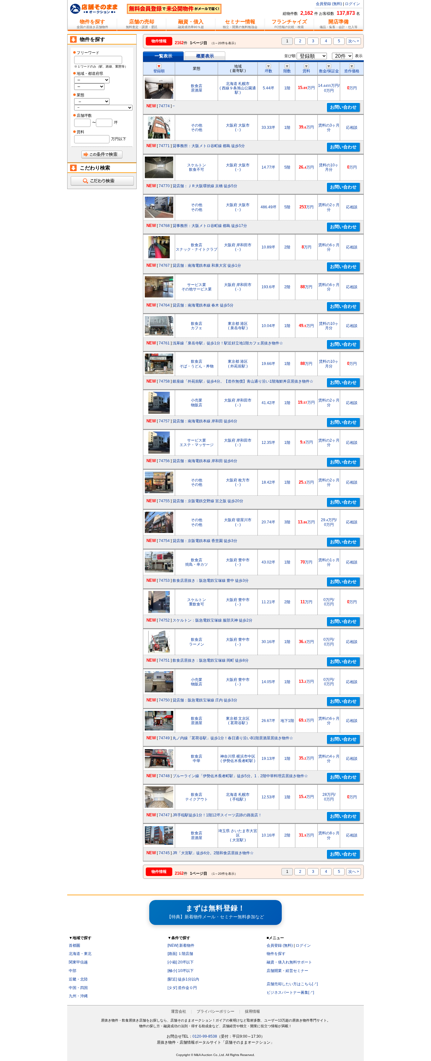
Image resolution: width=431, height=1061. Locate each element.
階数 (287, 71)
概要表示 (205, 55)
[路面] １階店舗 (180, 953)
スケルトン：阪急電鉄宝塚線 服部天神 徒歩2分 (212, 620)
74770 (164, 186)
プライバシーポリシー (215, 1011)
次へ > (353, 41)
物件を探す (276, 953)
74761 (164, 343)
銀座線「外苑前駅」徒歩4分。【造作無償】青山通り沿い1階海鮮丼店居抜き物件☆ (243, 381)
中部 (72, 971)
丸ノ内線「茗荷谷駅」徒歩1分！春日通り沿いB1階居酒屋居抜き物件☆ (233, 738)
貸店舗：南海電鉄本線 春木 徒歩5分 (203, 305)
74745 (164, 853)
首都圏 (74, 945)
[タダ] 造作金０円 (182, 988)
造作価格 (351, 71)
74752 (164, 620)
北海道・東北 (80, 953)
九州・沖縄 (78, 996)
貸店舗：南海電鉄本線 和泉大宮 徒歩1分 (207, 265)
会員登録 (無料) (329, 4)
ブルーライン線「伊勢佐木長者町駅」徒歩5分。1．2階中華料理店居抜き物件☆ (240, 776)
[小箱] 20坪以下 (181, 962)
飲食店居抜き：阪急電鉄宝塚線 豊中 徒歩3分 (211, 580)
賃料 (306, 71)
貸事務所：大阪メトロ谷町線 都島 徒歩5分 (209, 146)
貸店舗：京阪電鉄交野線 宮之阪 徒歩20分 (208, 501)
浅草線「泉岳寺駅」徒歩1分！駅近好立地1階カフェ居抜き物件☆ (228, 343)
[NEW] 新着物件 (181, 945)
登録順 (159, 71)
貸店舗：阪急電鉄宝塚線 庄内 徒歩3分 (205, 700)
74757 (164, 421)
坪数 (268, 71)
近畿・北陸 (78, 979)
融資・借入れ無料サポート (289, 962)
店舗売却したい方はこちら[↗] (292, 984)
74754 (164, 541)
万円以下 (118, 139)
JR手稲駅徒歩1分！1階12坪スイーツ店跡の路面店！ (217, 815)
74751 (164, 660)
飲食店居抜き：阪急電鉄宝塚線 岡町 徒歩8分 (211, 660)
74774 (164, 106)
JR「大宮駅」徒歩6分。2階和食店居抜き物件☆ (213, 853)
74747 (164, 815)
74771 (164, 146)
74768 (164, 226)
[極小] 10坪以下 (181, 971)
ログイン (352, 4)
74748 (164, 776)
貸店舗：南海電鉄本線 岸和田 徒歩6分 (205, 421)
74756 (164, 461)
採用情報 (252, 1011)
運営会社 (178, 1011)
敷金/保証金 (329, 71)
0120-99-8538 (204, 1036)
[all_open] (102, 181)
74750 (164, 700)
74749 (164, 738)
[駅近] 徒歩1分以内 (183, 979)
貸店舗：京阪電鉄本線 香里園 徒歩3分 (205, 541)
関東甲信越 (78, 962)
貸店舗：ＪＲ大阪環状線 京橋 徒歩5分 (205, 186)
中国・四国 (78, 988)
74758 (164, 381)
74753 (164, 580)
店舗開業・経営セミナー (287, 971)
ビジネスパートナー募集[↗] (290, 992)
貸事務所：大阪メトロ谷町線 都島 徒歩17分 (210, 226)
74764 (164, 305)
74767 (164, 265)
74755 (164, 501)
